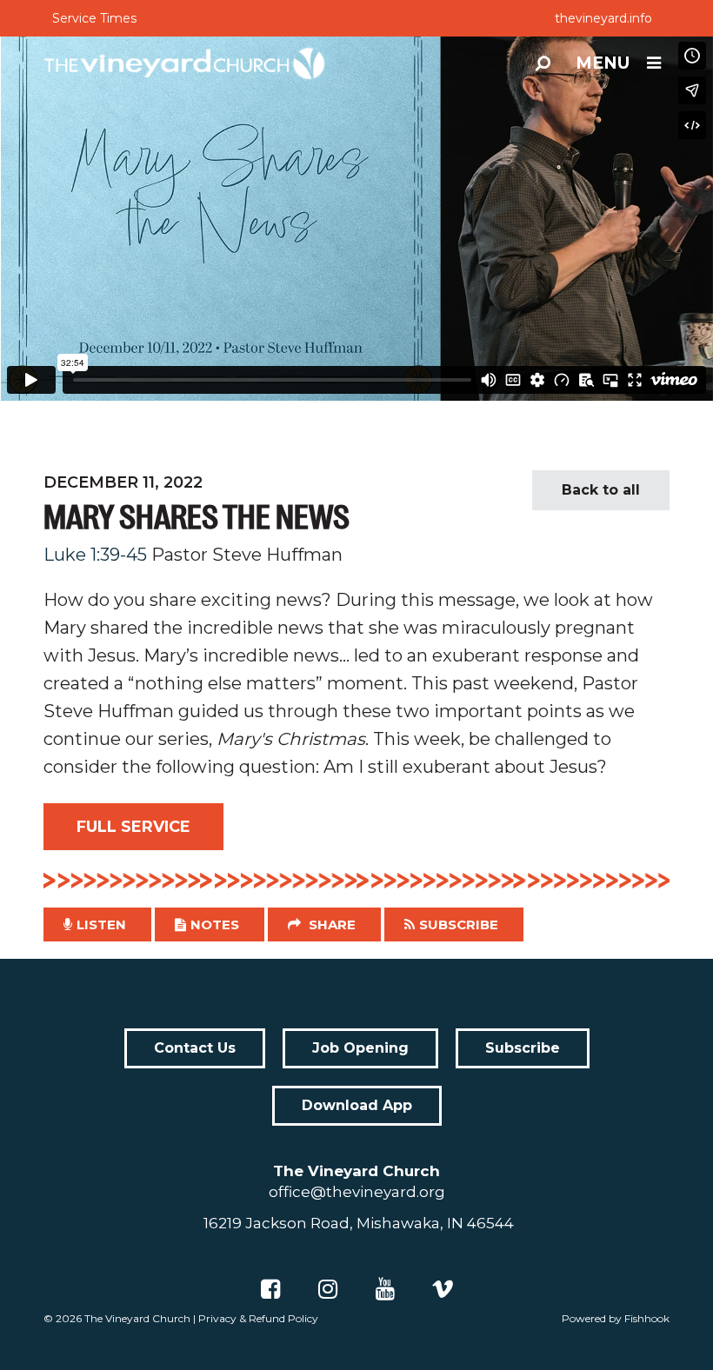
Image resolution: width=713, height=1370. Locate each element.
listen (101, 924)
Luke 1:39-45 (95, 554)
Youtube (385, 1289)
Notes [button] (214, 924)
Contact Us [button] (195, 1048)
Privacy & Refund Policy (258, 1318)
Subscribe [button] (458, 924)
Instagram (328, 1289)
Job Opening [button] (360, 1048)
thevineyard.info (603, 18)
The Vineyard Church (137, 1318)
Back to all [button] (601, 490)
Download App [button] (357, 1105)
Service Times (94, 18)
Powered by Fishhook (616, 1318)
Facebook (270, 1289)
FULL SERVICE (133, 826)
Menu (603, 63)
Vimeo (442, 1289)
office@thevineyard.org (357, 1191)
